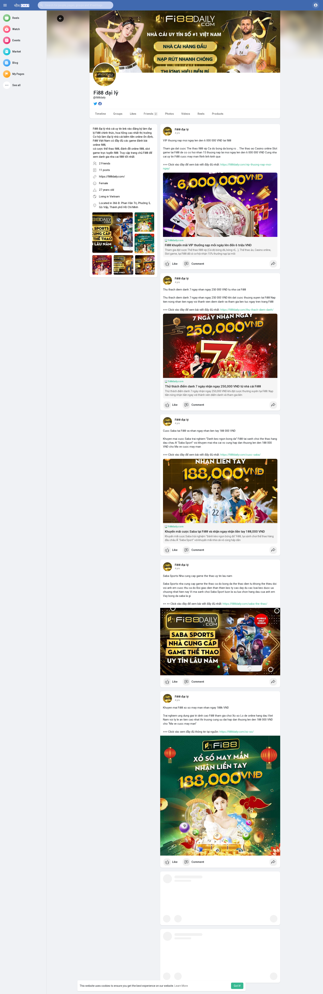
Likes (133, 113)
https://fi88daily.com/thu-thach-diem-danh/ (246, 309)
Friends (150, 113)
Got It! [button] (237, 985)
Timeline (100, 113)
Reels (201, 113)
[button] (75, 5)
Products (217, 113)
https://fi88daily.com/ (112, 176)
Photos (169, 113)
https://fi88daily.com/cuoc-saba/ (240, 454)
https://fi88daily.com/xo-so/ (236, 731)
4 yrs (177, 133)
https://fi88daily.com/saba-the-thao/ (245, 603)
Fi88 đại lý (182, 129)
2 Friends (104, 163)
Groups (117, 113)
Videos (185, 113)
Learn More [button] (181, 985)
